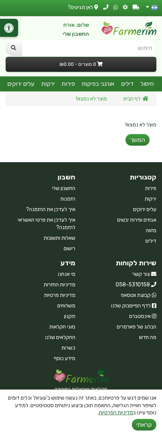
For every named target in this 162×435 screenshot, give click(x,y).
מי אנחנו (66, 274)
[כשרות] (125, 7)
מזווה (151, 230)
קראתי (144, 424)
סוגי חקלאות (62, 327)
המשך (137, 139)
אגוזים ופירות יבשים (136, 220)
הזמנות (67, 199)
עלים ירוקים (20, 83)
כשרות (68, 348)
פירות (68, 83)
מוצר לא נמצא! (91, 99)
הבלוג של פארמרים (136, 327)
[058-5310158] (106, 7)
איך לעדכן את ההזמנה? (50, 209)
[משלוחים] (136, 7)
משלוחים (66, 306)
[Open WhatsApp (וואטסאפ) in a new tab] (115, 7)
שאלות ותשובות (59, 238)
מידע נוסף (64, 358)
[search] (13, 48)
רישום (69, 248)
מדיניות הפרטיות (116, 412)
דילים (127, 83)
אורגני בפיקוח (98, 83)
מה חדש (147, 337)
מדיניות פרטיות (59, 295)
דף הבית (132, 99)
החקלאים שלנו (60, 337)
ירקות (48, 83)
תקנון (69, 316)
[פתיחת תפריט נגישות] (9, 28)
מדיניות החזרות (59, 284)
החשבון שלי (76, 34)
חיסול (147, 83)
